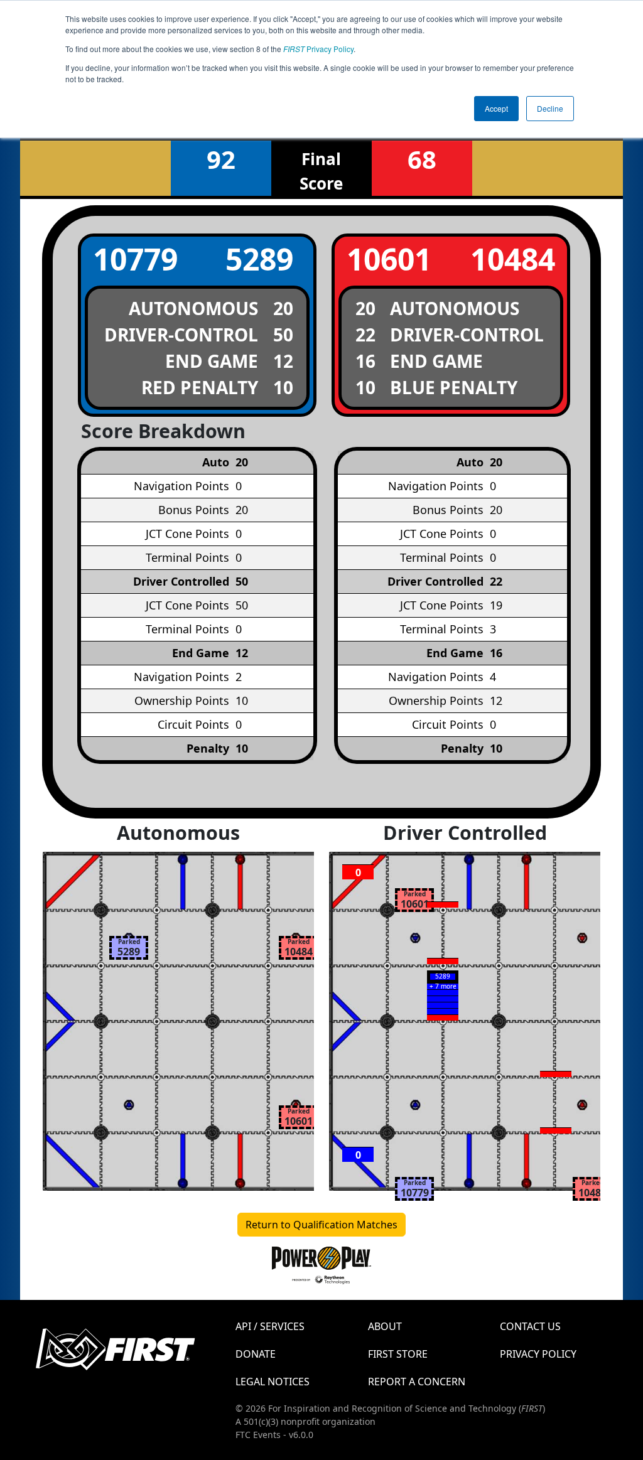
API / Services (270, 1326)
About (385, 1326)
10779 (135, 259)
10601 (389, 259)
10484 (512, 259)
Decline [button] (550, 108)
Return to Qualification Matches (321, 1225)
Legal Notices (272, 1381)
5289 (259, 259)
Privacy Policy (318, 48)
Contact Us (530, 1326)
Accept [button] (496, 108)
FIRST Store (398, 1354)
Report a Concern (416, 1381)
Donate (255, 1354)
